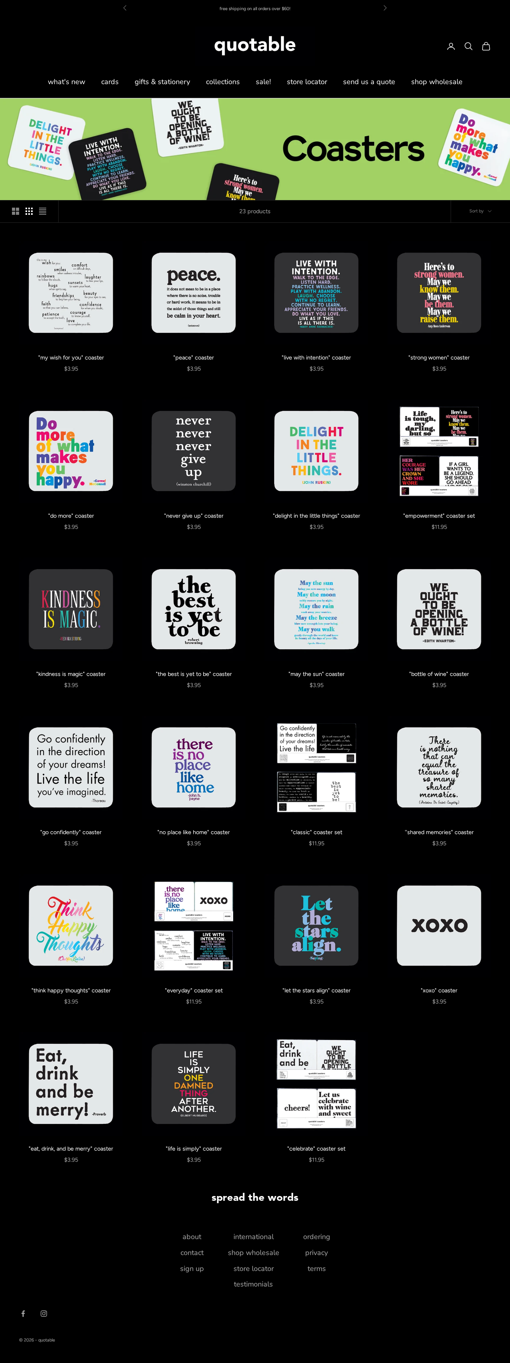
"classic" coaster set (316, 832)
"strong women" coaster (439, 357)
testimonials (253, 1284)
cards (110, 81)
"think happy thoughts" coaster (71, 990)
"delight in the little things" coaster (316, 515)
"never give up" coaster (194, 515)
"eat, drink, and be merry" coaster (71, 1148)
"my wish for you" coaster (71, 357)
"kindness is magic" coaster (71, 674)
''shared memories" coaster (439, 832)
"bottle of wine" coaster (439, 674)
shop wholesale (437, 81)
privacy (316, 1252)
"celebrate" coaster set (316, 1148)
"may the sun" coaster (316, 674)
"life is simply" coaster (194, 1148)
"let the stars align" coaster (316, 990)
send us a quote (369, 81)
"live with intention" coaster (316, 357)
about (191, 1236)
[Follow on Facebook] (23, 1314)
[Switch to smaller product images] (29, 211)
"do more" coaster (71, 515)
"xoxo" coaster (439, 990)
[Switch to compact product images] (42, 211)
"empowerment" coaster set (439, 515)
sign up (192, 1268)
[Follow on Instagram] (44, 1314)
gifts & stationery (162, 81)
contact (192, 1252)
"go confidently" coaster (71, 832)
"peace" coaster (193, 357)
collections (223, 81)
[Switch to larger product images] (15, 211)
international (253, 1236)
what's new (66, 81)
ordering (316, 1236)
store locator (307, 81)
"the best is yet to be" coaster (194, 674)
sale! (263, 81)
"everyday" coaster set (194, 990)
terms (317, 1268)
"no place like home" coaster (193, 832)
